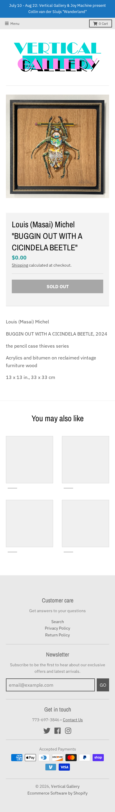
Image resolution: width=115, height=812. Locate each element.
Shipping (20, 265)
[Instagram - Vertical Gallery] (68, 730)
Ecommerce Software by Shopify (57, 793)
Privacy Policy (57, 628)
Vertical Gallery (65, 786)
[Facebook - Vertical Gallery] (57, 730)
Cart (103, 23)
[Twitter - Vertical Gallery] (46, 730)
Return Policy (57, 635)
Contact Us (73, 719)
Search (57, 621)
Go (103, 685)
